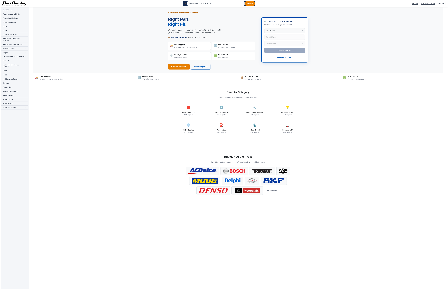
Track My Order (428, 3)
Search (250, 3)
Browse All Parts (178, 67)
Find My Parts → (285, 50)
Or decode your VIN (284, 58)
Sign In (415, 3)
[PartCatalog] (14, 3)
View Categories (201, 67)
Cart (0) (441, 3)
